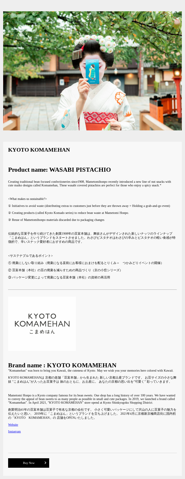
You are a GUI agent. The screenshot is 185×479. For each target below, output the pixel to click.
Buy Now (29, 463)
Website (13, 424)
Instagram (14, 431)
